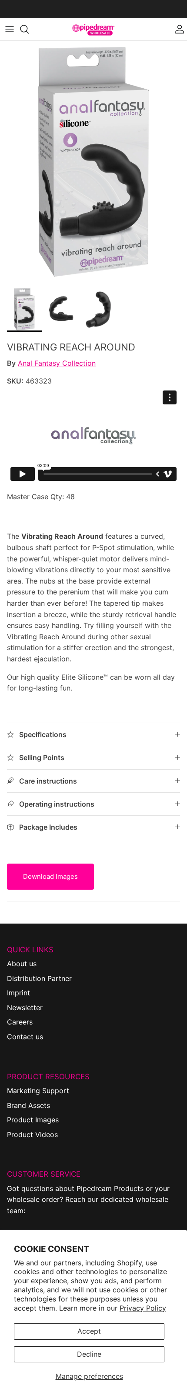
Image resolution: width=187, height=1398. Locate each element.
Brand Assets (28, 1105)
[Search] (28, 29)
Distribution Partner (39, 978)
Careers (20, 1022)
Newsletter (25, 1007)
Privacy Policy (143, 1308)
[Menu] (9, 29)
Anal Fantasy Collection (57, 363)
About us (22, 963)
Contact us (25, 1036)
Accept (89, 1331)
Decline (89, 1354)
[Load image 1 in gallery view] (93, 162)
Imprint (18, 992)
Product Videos (32, 1134)
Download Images (50, 876)
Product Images (33, 1119)
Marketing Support (38, 1090)
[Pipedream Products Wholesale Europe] (93, 29)
